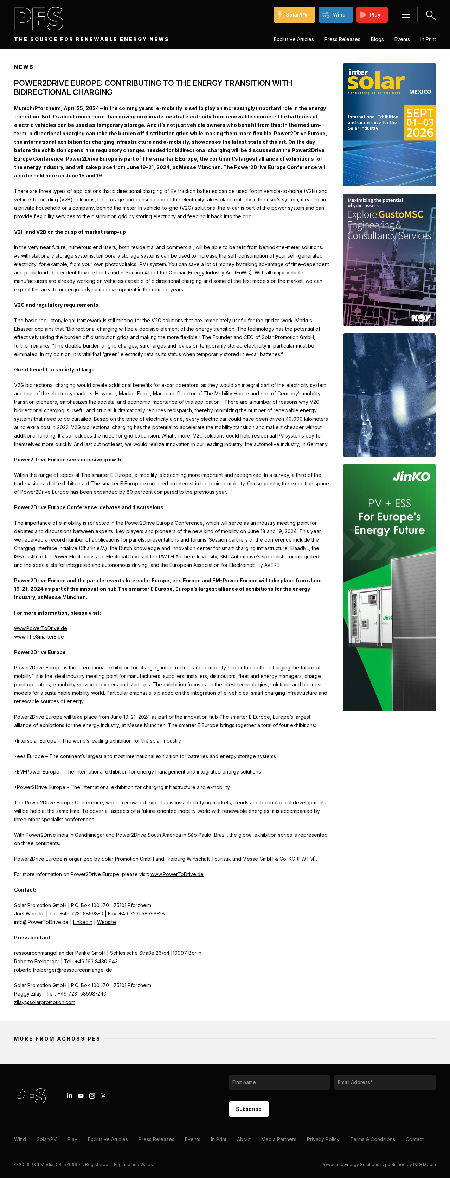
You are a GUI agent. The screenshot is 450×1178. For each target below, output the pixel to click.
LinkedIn (82, 922)
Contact (415, 1139)
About (244, 1139)
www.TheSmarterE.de (39, 637)
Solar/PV (297, 15)
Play (375, 15)
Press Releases (342, 39)
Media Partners (278, 1139)
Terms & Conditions (372, 1139)
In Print (428, 39)
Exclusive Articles (294, 39)
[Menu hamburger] (406, 15)
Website (106, 922)
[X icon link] (103, 1096)
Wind (339, 15)
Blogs (377, 39)
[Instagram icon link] (92, 1096)
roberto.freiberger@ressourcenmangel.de (63, 970)
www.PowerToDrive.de (40, 628)
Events (402, 39)
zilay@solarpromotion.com (44, 1002)
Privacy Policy (323, 1139)
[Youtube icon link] (81, 1095)
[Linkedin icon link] (69, 1096)
